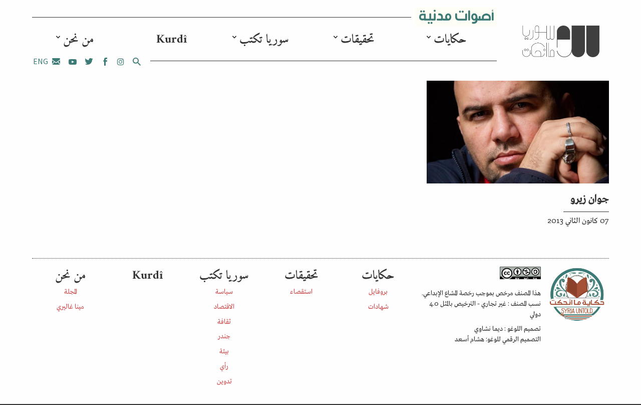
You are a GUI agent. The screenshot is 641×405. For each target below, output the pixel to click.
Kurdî (171, 39)
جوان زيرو (589, 197)
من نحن (78, 39)
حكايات (450, 39)
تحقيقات (357, 39)
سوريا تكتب (264, 39)
